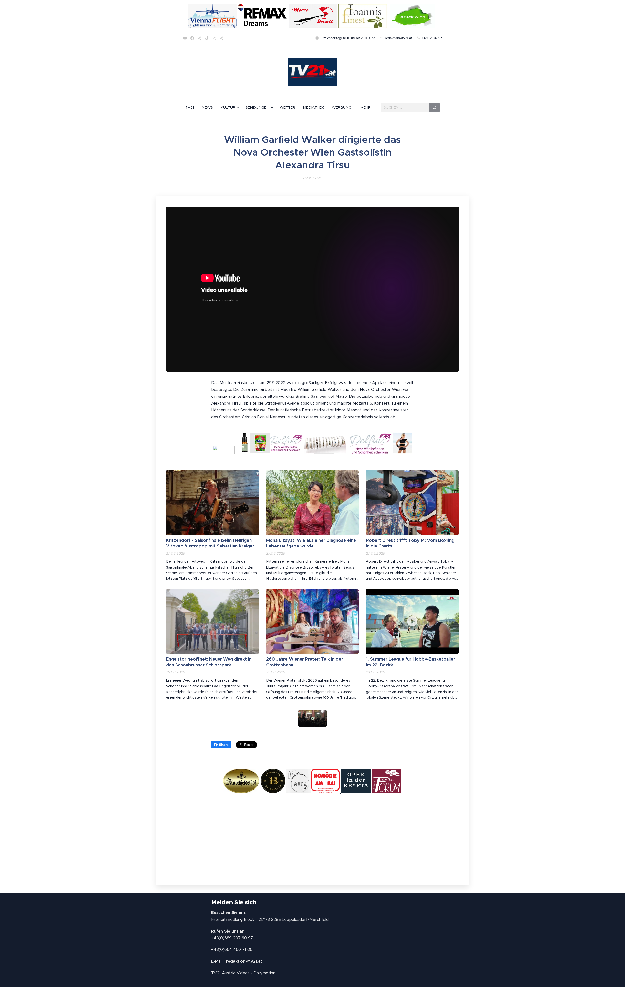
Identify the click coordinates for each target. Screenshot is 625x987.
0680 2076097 (432, 38)
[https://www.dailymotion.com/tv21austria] (200, 38)
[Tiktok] (207, 38)
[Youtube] (185, 38)
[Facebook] (192, 38)
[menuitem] (191, 107)
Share (224, 745)
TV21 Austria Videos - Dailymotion (243, 973)
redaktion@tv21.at (398, 38)
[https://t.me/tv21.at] (214, 38)
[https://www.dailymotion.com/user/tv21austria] (222, 38)
